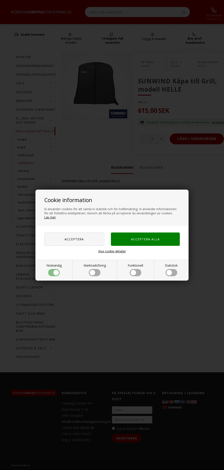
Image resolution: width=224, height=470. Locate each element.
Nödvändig (54, 265)
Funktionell (135, 265)
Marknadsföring (95, 265)
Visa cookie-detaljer (112, 251)
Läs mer (50, 217)
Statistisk (171, 265)
